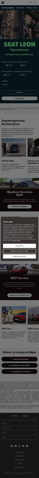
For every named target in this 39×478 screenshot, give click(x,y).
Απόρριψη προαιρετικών (19, 256)
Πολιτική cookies (16, 240)
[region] (19, 239)
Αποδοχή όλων (20, 245)
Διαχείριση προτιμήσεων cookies (19, 251)
